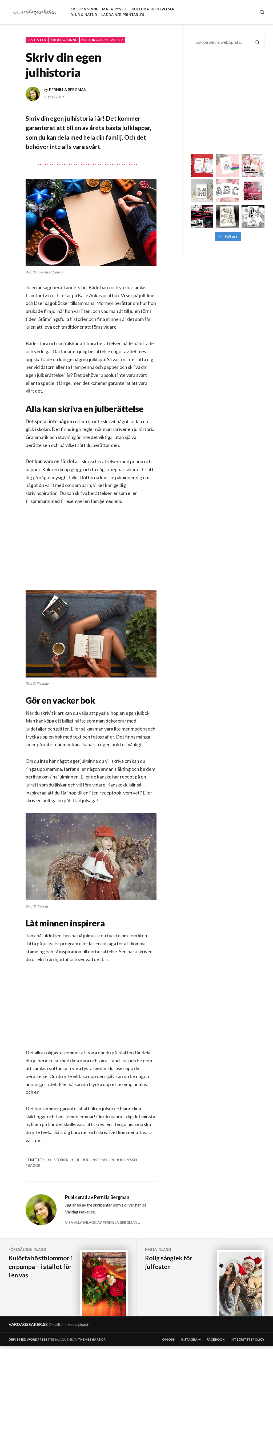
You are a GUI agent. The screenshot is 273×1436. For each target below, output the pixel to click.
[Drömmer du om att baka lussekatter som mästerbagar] (253, 165)
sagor (34, 1165)
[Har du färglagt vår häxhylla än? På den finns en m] (227, 216)
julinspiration (99, 1160)
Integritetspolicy (247, 1339)
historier (59, 1160)
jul (77, 1160)
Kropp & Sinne (84, 9)
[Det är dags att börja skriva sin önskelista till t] (202, 165)
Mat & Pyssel (114, 9)
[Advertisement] (92, 552)
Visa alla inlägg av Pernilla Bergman (101, 1222)
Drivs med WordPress (28, 1339)
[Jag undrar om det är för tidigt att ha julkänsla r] (202, 190)
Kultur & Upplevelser (153, 9)
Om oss (168, 1339)
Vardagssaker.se (28, 1324)
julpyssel (128, 1160)
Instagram (190, 1339)
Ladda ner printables (122, 15)
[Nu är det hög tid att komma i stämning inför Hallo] (202, 216)
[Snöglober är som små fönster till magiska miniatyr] (227, 165)
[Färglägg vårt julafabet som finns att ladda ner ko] (227, 190)
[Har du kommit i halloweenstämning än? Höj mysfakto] (253, 216)
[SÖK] (260, 12)
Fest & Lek (36, 40)
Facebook (215, 1339)
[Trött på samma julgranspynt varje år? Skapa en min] (253, 190)
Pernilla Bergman (68, 90)
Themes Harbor (92, 1339)
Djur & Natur (83, 15)
